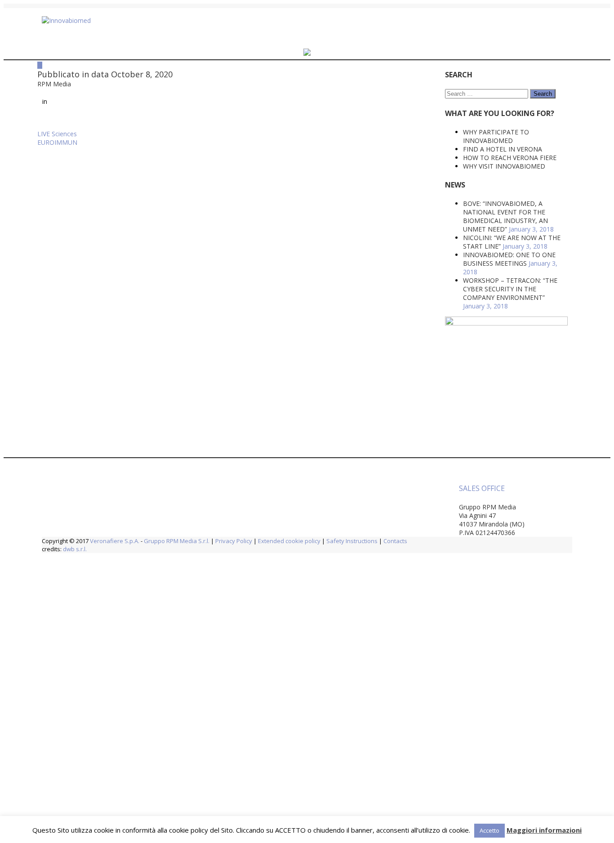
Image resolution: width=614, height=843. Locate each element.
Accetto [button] (489, 830)
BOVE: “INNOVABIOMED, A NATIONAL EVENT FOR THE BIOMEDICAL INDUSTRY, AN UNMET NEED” (439, 216)
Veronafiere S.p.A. (114, 541)
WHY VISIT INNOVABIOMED (438, 166)
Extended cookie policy (289, 541)
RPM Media (66, 87)
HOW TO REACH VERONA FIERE (443, 157)
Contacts (395, 541)
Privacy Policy (233, 541)
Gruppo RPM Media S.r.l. (176, 541)
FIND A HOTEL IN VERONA (436, 149)
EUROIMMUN (57, 149)
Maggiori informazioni (544, 829)
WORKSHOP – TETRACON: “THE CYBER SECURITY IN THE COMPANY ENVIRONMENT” (444, 289)
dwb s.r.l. (75, 549)
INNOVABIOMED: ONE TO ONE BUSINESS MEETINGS (443, 259)
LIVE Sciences (57, 140)
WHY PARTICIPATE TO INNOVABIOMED (430, 136)
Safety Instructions (352, 541)
